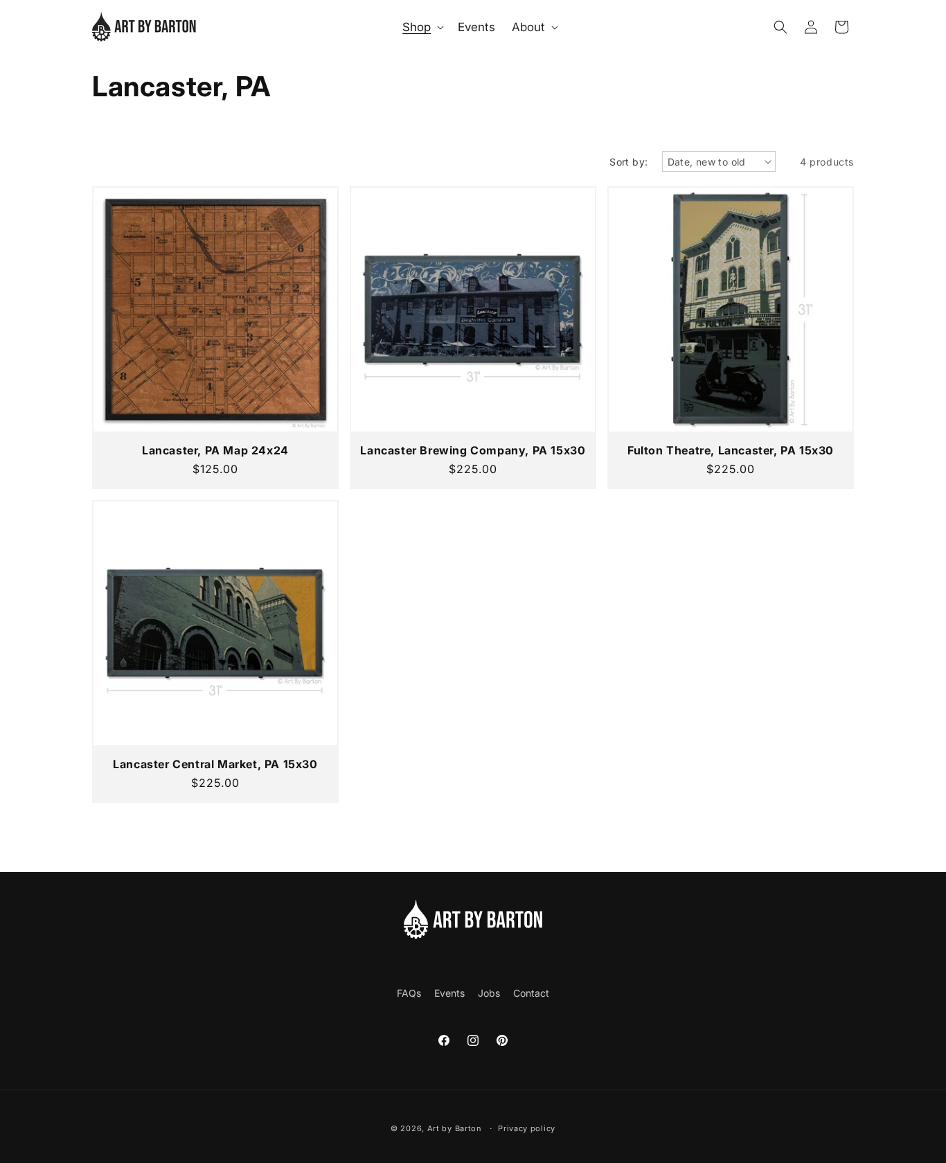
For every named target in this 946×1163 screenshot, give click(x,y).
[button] (421, 27)
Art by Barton (454, 1128)
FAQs (409, 993)
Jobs (489, 993)
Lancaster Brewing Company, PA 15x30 (472, 450)
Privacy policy (526, 1128)
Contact (531, 993)
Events (449, 993)
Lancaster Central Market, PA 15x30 (215, 764)
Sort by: (628, 162)
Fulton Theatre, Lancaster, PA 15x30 (730, 450)
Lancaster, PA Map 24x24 (215, 450)
